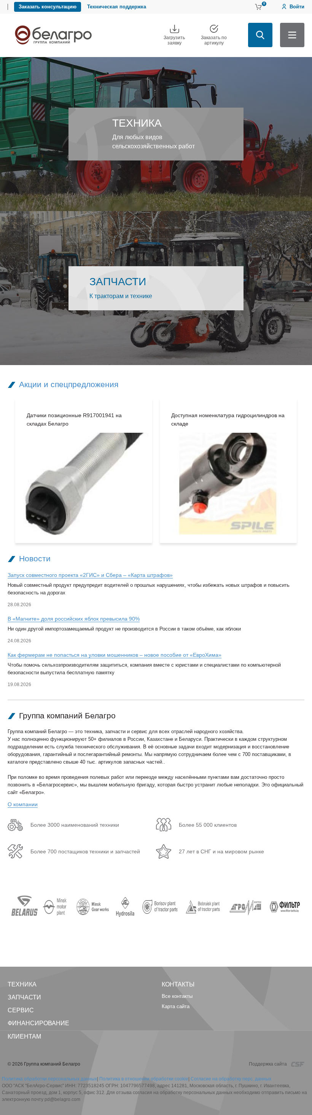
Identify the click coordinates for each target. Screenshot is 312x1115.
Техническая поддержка (116, 7)
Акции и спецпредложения (68, 384)
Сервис (21, 1010)
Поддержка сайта (268, 1064)
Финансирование (38, 1023)
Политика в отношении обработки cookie (143, 1079)
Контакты (178, 984)
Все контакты (177, 996)
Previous (4, 471)
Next (308, 471)
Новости (35, 558)
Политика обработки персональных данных (49, 1079)
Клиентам (24, 1036)
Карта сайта (175, 1006)
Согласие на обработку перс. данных (231, 1079)
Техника (22, 984)
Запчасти (24, 997)
